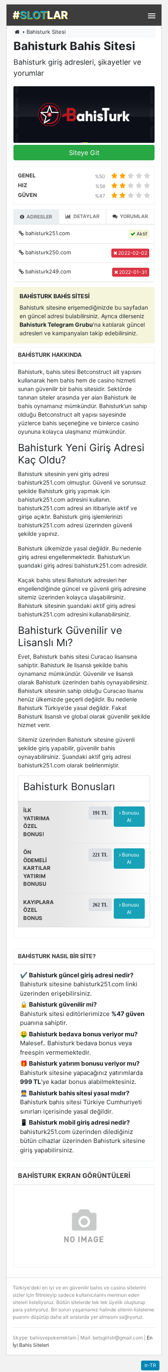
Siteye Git (84, 153)
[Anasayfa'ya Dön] (17, 31)
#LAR (40, 15)
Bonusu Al (130, 816)
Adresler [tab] (38, 217)
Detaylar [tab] (85, 216)
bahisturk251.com (47, 233)
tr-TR (150, 1365)
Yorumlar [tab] (133, 216)
